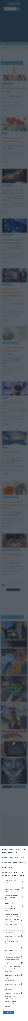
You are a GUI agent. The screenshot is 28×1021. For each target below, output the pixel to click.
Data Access (14, 1018)
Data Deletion (5, 1018)
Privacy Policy (22, 1018)
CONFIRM (8, 1012)
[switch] (22, 888)
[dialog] (14, 933)
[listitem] (14, 881)
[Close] (24, 848)
